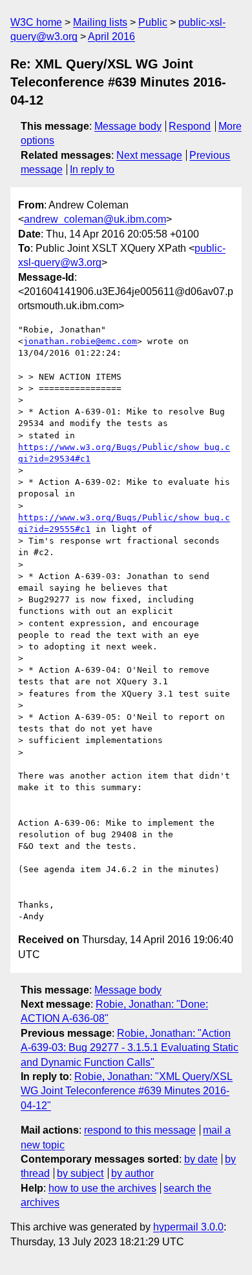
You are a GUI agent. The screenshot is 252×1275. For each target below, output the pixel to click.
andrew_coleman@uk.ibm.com (95, 219)
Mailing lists (100, 22)
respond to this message (140, 1130)
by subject (80, 1173)
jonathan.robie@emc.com (80, 341)
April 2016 (111, 36)
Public (152, 22)
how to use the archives (102, 1188)
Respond (190, 126)
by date (201, 1159)
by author (132, 1173)
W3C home (36, 22)
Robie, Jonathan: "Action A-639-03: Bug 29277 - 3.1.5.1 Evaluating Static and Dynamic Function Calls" (129, 1048)
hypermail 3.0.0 (188, 1226)
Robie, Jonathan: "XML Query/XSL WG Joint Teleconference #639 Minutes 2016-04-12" (127, 1091)
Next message (149, 155)
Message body (128, 126)
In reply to (92, 169)
